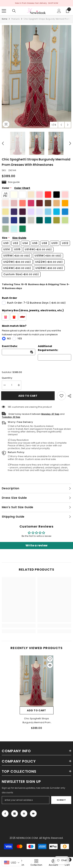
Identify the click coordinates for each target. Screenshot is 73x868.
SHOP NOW (53, 3)
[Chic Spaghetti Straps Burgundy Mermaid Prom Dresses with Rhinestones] (37, 680)
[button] (61, 125)
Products (15, 19)
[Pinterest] (24, 813)
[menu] (4, 11)
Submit (61, 799)
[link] (61, 395)
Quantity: (7, 377)
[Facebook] (5, 813)
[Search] (14, 11)
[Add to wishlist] (50, 659)
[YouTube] (33, 813)
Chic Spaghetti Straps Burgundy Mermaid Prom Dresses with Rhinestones (36, 720)
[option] (36, 76)
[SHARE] (68, 396)
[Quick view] (50, 665)
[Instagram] (14, 813)
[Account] (59, 11)
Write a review (36, 545)
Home (4, 19)
